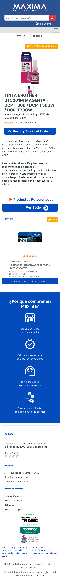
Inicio (19, 35)
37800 (22, 117)
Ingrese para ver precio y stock (30, 281)
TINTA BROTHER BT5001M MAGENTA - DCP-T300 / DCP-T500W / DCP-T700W (29, 102)
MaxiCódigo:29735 (17, 274)
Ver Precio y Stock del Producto (30, 131)
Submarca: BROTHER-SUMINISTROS (24, 277)
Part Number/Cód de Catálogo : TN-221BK (26, 271)
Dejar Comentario (26, 122)
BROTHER (38, 35)
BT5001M (45, 114)
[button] (44, 24)
